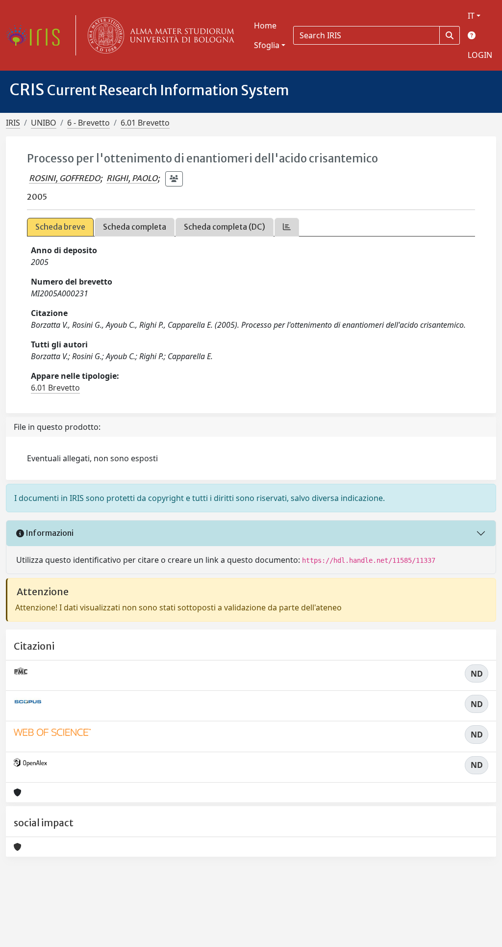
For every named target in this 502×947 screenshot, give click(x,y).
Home (265, 25)
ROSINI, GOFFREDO (64, 178)
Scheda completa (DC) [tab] (224, 227)
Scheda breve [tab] (60, 227)
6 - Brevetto (88, 122)
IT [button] (471, 15)
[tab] (287, 227)
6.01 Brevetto (145, 122)
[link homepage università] (158, 35)
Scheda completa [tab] (134, 227)
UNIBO (43, 122)
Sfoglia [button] (266, 45)
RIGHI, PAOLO (131, 178)
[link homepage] (37, 35)
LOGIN (480, 55)
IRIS (13, 122)
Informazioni (49, 533)
